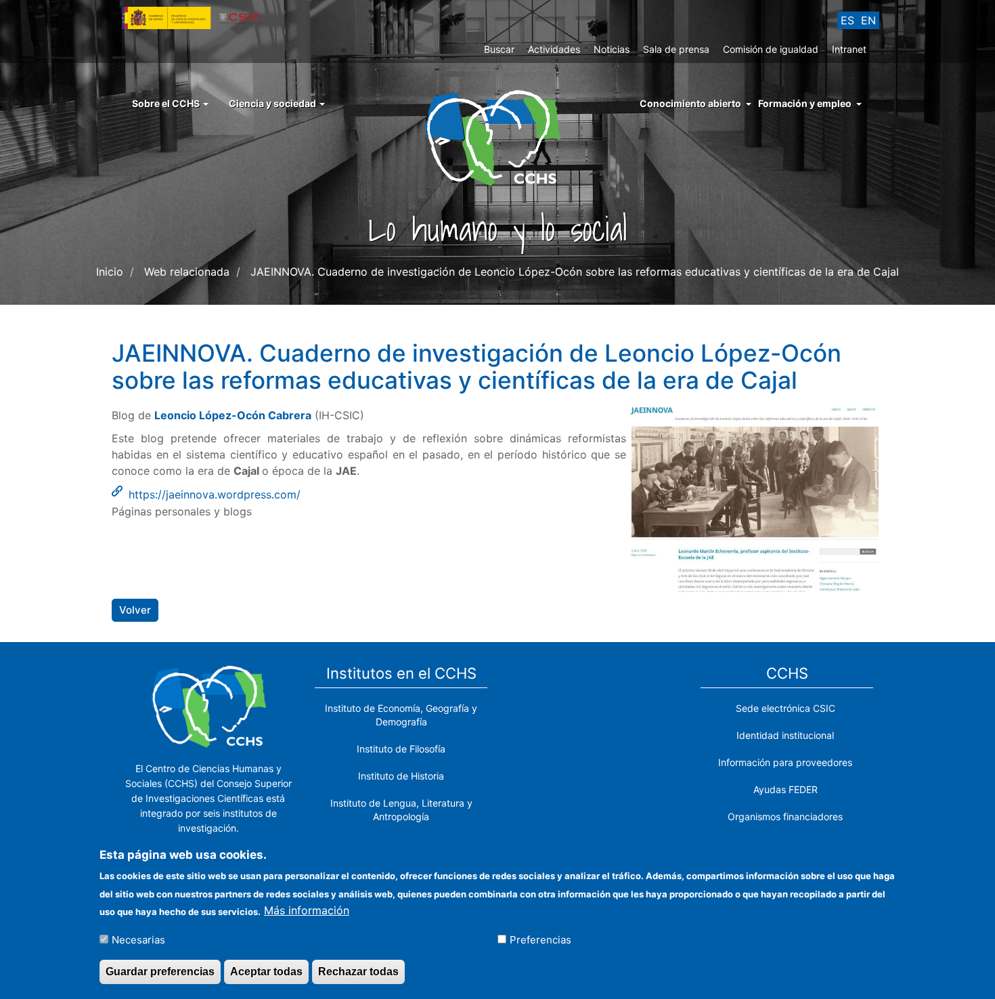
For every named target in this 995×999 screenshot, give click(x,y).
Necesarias (138, 939)
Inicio (109, 271)
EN (868, 20)
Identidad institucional (785, 735)
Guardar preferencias (160, 971)
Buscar (499, 49)
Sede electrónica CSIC (785, 708)
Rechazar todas (358, 971)
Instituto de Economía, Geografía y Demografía (401, 714)
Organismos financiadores (785, 816)
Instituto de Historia (401, 776)
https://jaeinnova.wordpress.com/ (215, 494)
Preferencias (540, 939)
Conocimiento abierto (690, 103)
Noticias (611, 49)
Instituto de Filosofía (401, 748)
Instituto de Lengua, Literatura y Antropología (401, 809)
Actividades (554, 49)
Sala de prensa (676, 49)
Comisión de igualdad (770, 49)
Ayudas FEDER (785, 789)
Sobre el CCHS (167, 103)
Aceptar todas (266, 971)
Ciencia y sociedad (273, 103)
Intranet (849, 49)
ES (847, 20)
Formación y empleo (805, 103)
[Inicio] (498, 137)
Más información (306, 910)
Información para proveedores (785, 762)
